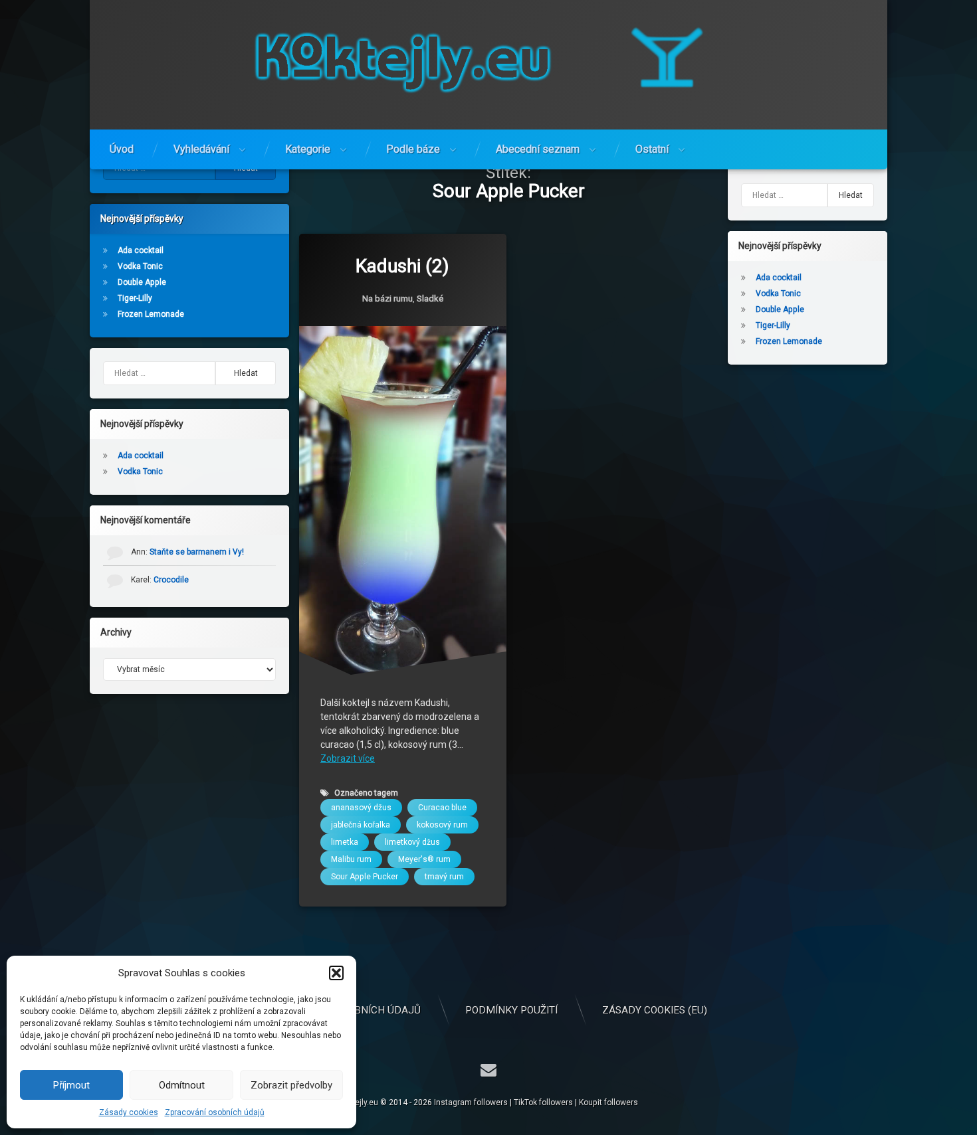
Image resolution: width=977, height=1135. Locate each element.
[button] (336, 973)
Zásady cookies (128, 1112)
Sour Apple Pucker (364, 876)
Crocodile (171, 579)
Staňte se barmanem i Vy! (197, 552)
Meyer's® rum (424, 859)
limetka (344, 842)
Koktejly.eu (358, 1102)
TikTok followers (543, 1102)
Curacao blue (442, 807)
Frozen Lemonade (151, 314)
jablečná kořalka (360, 824)
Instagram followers (471, 1102)
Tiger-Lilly (135, 298)
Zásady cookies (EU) (654, 1010)
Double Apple (142, 282)
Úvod (122, 149)
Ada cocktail (140, 250)
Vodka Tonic (140, 266)
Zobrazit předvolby (291, 1085)
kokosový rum (442, 824)
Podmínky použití (511, 1010)
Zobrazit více (347, 758)
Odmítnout (182, 1085)
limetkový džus (412, 842)
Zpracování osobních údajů (215, 1112)
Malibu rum (351, 859)
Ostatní (652, 149)
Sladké (430, 298)
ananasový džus (361, 807)
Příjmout (71, 1085)
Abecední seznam (538, 149)
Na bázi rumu (387, 298)
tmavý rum (444, 876)
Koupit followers (608, 1102)
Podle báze (413, 149)
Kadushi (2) (402, 266)
